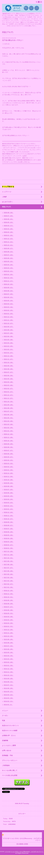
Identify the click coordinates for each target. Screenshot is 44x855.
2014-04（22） (9, 695)
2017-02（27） (9, 584)
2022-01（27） (9, 392)
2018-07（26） (9, 528)
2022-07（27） (9, 372)
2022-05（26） (9, 378)
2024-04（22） (9, 304)
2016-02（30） (9, 623)
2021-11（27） (9, 398)
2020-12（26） (9, 434)
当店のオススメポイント (10, 725)
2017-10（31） (9, 558)
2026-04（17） (9, 225)
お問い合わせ (6, 750)
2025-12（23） (9, 238)
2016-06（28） (9, 610)
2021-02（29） (9, 427)
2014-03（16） (9, 698)
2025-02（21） (9, 271)
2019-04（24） (9, 499)
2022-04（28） (9, 382)
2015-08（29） (9, 642)
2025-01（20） (9, 274)
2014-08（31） (9, 682)
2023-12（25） (9, 317)
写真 (3, 720)
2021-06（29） (9, 414)
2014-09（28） (9, 678)
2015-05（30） (9, 652)
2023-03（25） (9, 346)
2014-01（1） (8, 704)
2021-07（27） (9, 411)
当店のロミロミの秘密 (9, 730)
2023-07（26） (9, 333)
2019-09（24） (9, 483)
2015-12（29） (9, 629)
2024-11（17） (9, 281)
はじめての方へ (7, 202)
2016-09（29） (9, 600)
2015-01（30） (9, 665)
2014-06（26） (9, 688)
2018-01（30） (9, 548)
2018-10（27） (9, 519)
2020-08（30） (9, 447)
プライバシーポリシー (9, 760)
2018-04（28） (9, 538)
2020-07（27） (9, 450)
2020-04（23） (9, 460)
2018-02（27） (9, 545)
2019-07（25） (9, 489)
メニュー (5, 710)
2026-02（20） (9, 232)
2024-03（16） (9, 307)
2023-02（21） (9, 349)
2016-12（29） (9, 590)
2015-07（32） (9, 646)
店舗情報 (5, 740)
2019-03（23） (9, 502)
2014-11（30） (9, 672)
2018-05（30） (9, 535)
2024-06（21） (9, 297)
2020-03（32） (9, 463)
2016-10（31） (9, 597)
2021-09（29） (9, 405)
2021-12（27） (9, 395)
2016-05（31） (9, 613)
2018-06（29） (9, 532)
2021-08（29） (9, 408)
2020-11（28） (9, 437)
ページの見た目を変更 (9, 775)
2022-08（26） (9, 369)
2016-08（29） (9, 603)
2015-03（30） (9, 659)
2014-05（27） (9, 691)
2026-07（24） (9, 216)
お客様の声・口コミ (9, 735)
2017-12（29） (9, 551)
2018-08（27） (9, 525)
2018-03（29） (9, 541)
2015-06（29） (9, 649)
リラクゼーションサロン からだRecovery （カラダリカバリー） (24, 851)
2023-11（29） (9, 320)
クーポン (5, 715)
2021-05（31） (9, 418)
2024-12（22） (9, 277)
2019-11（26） (9, 476)
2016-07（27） (9, 607)
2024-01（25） (9, 313)
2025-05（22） (9, 261)
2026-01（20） (9, 235)
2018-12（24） (9, 512)
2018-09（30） (9, 522)
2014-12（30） (9, 668)
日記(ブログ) (6, 207)
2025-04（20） (9, 264)
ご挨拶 (4, 197)
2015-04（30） (9, 655)
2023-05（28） (9, 339)
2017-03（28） (9, 581)
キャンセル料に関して (9, 770)
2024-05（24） (9, 300)
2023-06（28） (9, 336)
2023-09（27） (9, 326)
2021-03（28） (9, 424)
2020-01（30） (9, 470)
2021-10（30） (9, 401)
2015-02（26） (9, 662)
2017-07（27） (9, 567)
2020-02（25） (9, 466)
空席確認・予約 (7, 755)
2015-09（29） (9, 639)
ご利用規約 (6, 765)
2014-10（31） (9, 675)
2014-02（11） (9, 701)
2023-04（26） (9, 343)
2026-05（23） (9, 222)
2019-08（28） (9, 486)
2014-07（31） (9, 685)
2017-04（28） (9, 577)
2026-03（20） (9, 229)
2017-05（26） (9, 574)
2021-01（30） (9, 431)
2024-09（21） (9, 287)
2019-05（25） (9, 496)
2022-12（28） (9, 356)
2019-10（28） (9, 479)
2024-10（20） (9, 284)
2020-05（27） (9, 457)
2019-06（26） (9, 493)
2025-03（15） (9, 268)
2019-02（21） (9, 506)
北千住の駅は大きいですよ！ (13, 40)
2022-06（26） (9, 375)
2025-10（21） (9, 245)
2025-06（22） (9, 258)
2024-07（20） (9, 294)
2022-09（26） (9, 365)
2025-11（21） (9, 242)
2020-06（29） (9, 453)
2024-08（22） (9, 291)
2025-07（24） (9, 255)
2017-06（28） (9, 571)
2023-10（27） (9, 323)
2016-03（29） (9, 620)
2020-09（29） (9, 444)
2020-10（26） (9, 440)
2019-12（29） (9, 473)
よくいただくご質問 (9, 745)
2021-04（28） (9, 421)
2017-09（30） (9, 561)
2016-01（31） (9, 626)
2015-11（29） (9, 633)
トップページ (6, 192)
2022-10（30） (9, 362)
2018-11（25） (9, 515)
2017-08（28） (9, 564)
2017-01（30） (9, 587)
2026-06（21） (9, 219)
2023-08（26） (9, 330)
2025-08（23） (9, 251)
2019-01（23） (9, 509)
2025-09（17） (9, 248)
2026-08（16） (9, 212)
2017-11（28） (9, 554)
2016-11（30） (9, 594)
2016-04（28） (9, 616)
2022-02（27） (9, 388)
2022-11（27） (9, 359)
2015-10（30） (9, 636)
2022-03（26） (9, 385)
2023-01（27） (9, 352)
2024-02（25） (9, 310)
